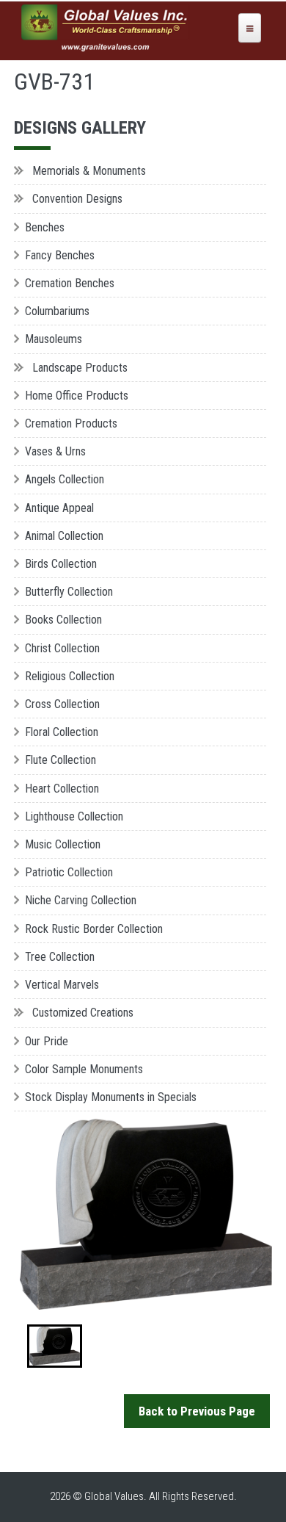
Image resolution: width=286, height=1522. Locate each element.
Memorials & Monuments (89, 171)
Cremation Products (71, 423)
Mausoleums (53, 339)
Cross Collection (62, 704)
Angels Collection (64, 479)
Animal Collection (64, 536)
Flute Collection (60, 760)
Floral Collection (61, 732)
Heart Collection (62, 789)
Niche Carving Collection (80, 900)
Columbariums (57, 311)
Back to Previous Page (197, 1411)
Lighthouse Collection (74, 816)
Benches (45, 227)
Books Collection (63, 620)
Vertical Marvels (62, 985)
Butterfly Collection (69, 592)
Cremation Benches (69, 283)
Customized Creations (82, 1013)
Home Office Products (76, 396)
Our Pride (46, 1041)
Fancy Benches (60, 255)
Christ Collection (62, 648)
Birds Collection (61, 564)
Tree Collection (60, 957)
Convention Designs (77, 199)
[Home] (105, 28)
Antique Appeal (59, 508)
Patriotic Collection (69, 872)
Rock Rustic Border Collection (94, 929)
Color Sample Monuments (84, 1069)
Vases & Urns (55, 451)
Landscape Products (80, 368)
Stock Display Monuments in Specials (111, 1097)
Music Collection (62, 844)
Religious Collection (69, 676)
